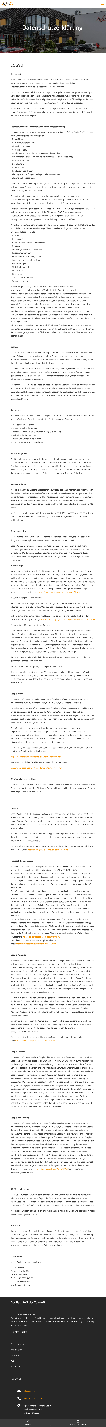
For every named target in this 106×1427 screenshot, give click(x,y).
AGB (12, 1360)
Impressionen (16, 1349)
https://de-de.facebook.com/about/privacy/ (41, 936)
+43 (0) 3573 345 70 (33, 1398)
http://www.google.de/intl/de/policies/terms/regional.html (36, 756)
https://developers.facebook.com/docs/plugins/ (36, 943)
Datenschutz (16, 1355)
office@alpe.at (30, 1391)
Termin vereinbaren (78, 1425)
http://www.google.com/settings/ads (53, 1168)
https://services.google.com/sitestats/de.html (35, 1040)
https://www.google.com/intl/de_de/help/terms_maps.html (37, 767)
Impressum (15, 1366)
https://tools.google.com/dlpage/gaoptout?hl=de (59, 592)
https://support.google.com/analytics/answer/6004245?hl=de (68, 619)
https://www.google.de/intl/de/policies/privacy (48, 849)
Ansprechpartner (18, 1343)
